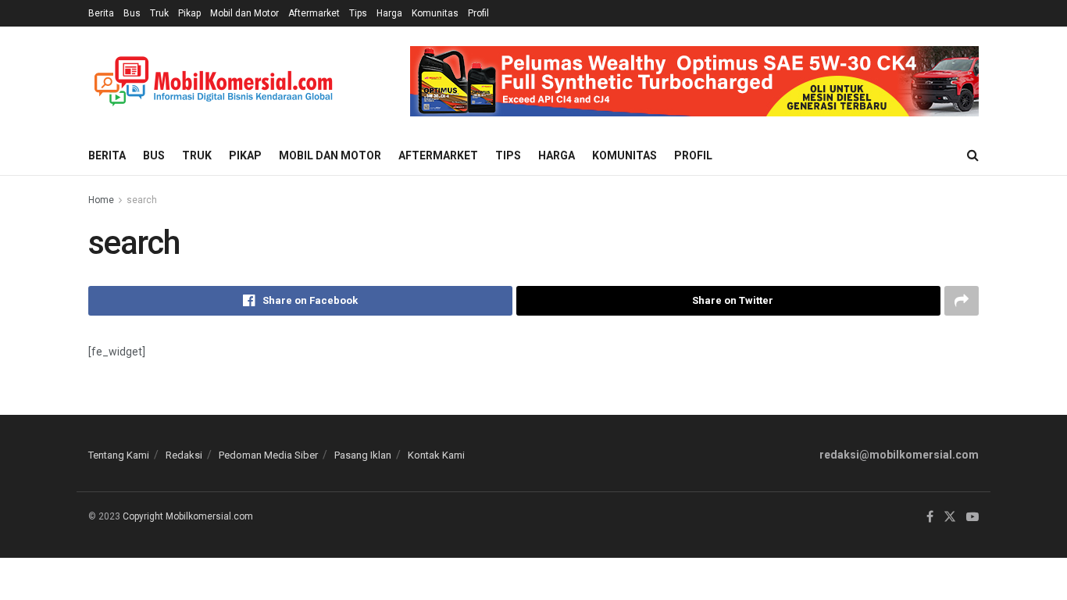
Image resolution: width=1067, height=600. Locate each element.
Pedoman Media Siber (268, 455)
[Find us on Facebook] (929, 517)
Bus (132, 13)
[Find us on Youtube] (972, 517)
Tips (358, 13)
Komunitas (435, 13)
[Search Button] (973, 155)
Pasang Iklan (362, 455)
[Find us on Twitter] (950, 517)
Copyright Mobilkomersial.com (188, 516)
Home (101, 200)
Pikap (189, 13)
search (142, 200)
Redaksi (184, 455)
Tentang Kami (118, 455)
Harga (389, 13)
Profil (478, 13)
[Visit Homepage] (213, 81)
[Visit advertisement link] (694, 81)
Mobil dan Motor (244, 13)
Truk (159, 13)
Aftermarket (314, 13)
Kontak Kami (436, 455)
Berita (101, 13)
